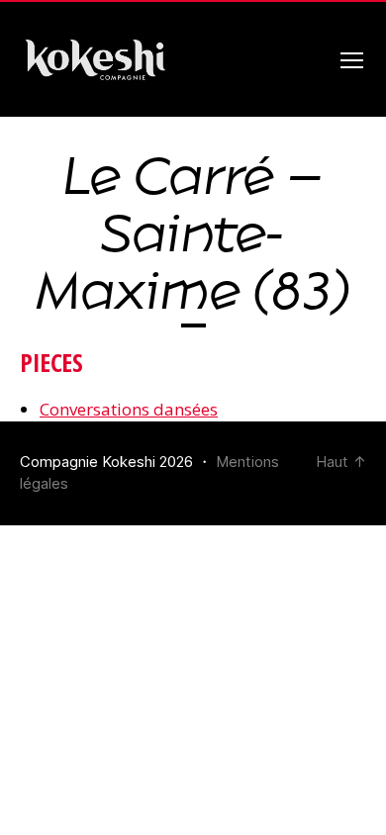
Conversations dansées (129, 409)
